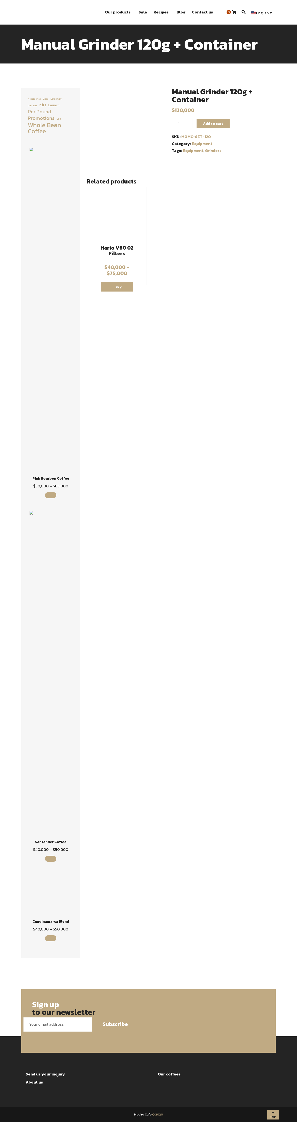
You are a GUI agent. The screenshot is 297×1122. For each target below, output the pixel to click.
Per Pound (39, 111)
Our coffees (169, 1074)
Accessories (34, 98)
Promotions (41, 118)
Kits (42, 105)
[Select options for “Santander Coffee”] (50, 859)
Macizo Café (143, 1114)
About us (34, 1082)
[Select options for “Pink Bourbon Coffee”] (50, 495)
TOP (273, 1117)
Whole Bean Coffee (44, 128)
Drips (45, 98)
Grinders (32, 105)
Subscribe (115, 1024)
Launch (54, 105)
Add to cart (213, 123)
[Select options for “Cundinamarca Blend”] (50, 938)
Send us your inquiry (45, 1074)
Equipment (202, 144)
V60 (59, 119)
